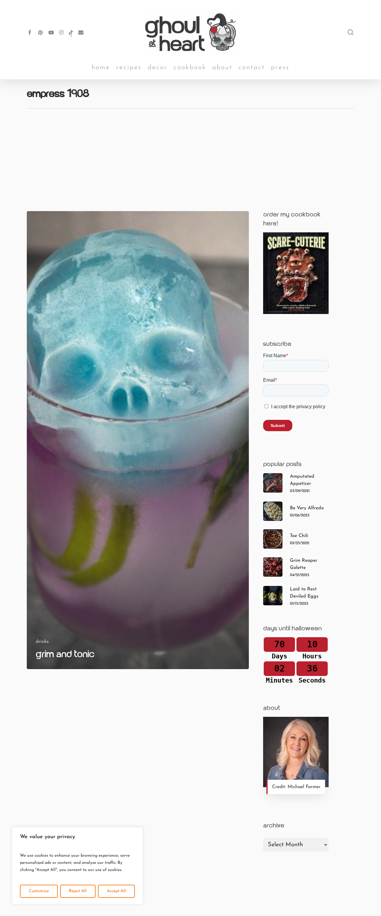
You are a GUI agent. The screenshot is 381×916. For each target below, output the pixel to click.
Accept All (116, 891)
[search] (350, 32)
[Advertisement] (190, 153)
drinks (42, 641)
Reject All (78, 891)
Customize (39, 891)
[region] (77, 865)
